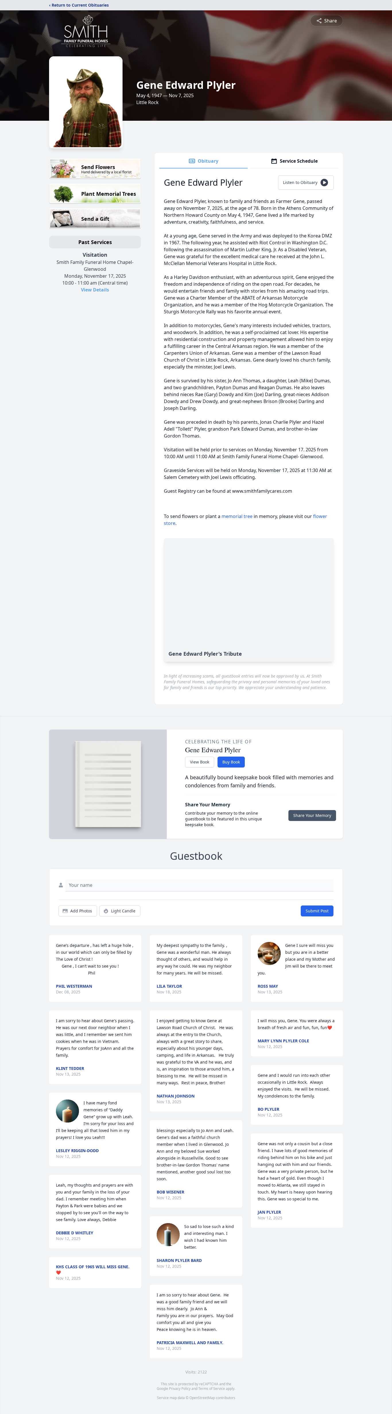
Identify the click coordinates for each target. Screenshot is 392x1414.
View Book (199, 762)
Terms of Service (211, 1388)
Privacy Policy (180, 1388)
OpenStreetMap (202, 1397)
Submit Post (317, 911)
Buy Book (231, 762)
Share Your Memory (312, 815)
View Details (95, 290)
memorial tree (237, 516)
